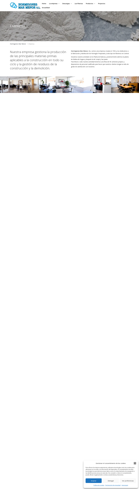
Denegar (111, 481)
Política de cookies (99, 485)
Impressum (125, 485)
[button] (135, 463)
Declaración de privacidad (113, 485)
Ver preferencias (128, 481)
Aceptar (93, 481)
